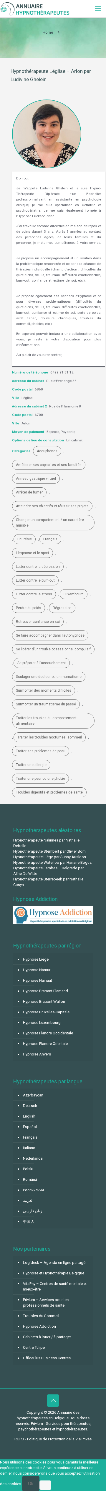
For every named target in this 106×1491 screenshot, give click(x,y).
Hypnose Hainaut (37, 980)
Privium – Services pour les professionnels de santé (46, 1302)
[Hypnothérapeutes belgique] (35, 8)
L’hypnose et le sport (32, 553)
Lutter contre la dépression (38, 567)
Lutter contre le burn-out (35, 580)
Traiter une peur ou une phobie (40, 779)
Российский (33, 1190)
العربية (28, 1200)
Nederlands (33, 1158)
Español (30, 1127)
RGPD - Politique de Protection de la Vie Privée (53, 1439)
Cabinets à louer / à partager (47, 1337)
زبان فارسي (32, 1211)
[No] (45, 1485)
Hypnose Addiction (39, 1326)
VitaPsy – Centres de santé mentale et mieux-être (55, 1286)
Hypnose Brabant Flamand (45, 991)
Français (50, 539)
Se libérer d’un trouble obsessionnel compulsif (53, 649)
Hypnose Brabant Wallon (44, 1001)
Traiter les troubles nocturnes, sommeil (49, 737)
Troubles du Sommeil (41, 1316)
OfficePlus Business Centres (47, 1358)
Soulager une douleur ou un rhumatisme (49, 677)
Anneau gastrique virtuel (36, 479)
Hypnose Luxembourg (42, 1022)
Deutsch (30, 1105)
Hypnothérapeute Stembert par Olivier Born (49, 851)
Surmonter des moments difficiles (43, 690)
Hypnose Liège (36, 959)
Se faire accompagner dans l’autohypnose (50, 635)
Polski (28, 1169)
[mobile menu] (98, 9)
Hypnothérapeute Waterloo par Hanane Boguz (52, 862)
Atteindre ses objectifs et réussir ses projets (52, 506)
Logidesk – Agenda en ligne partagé (54, 1262)
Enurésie (24, 539)
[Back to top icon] (53, 1400)
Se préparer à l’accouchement (41, 663)
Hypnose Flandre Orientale (45, 1043)
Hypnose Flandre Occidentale (48, 1033)
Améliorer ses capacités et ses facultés (49, 465)
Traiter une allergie (31, 765)
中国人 (28, 1221)
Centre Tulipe (34, 1347)
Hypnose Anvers (37, 1054)
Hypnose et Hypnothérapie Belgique (53, 1273)
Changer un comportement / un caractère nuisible (50, 522)
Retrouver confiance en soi (38, 622)
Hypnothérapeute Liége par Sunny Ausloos (49, 857)
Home (48, 32)
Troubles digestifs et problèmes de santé (49, 792)
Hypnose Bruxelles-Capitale (46, 1012)
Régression (62, 608)
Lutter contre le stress (34, 594)
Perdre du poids (28, 608)
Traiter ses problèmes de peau (40, 751)
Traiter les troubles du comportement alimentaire (46, 721)
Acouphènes (47, 451)
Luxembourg (74, 594)
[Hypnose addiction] (53, 922)
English (29, 1116)
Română (30, 1179)
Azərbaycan (33, 1095)
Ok (31, 1483)
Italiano (29, 1148)
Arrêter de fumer (29, 492)
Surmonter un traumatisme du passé (46, 704)
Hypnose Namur (36, 970)
